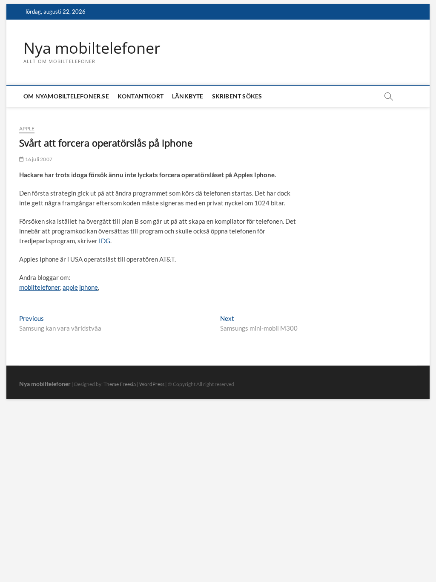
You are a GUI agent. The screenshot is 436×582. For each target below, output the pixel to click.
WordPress (151, 384)
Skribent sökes (237, 96)
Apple (26, 128)
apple (70, 287)
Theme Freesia (119, 384)
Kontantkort (141, 96)
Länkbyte (188, 96)
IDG (104, 241)
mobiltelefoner (39, 287)
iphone (88, 287)
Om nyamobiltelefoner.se (66, 96)
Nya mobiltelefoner (92, 48)
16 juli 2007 (38, 159)
